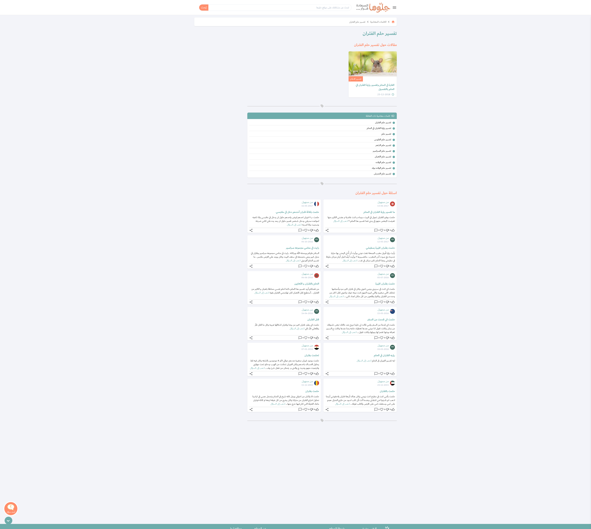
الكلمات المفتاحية (378, 22)
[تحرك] (8, 520)
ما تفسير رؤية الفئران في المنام (379, 212)
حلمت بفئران (312, 391)
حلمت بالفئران (387, 391)
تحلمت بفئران (311, 355)
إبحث (204, 7)
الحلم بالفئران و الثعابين (306, 283)
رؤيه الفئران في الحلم (384, 355)
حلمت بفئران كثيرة (385, 283)
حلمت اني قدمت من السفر (381, 319)
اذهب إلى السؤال (340, 221)
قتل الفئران (313, 319)
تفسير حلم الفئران (357, 22)
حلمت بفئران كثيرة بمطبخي (380, 248)
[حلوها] (373, 7)
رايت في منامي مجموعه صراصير (302, 248)
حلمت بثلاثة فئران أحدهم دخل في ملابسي (297, 212)
